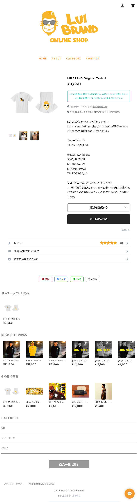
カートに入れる (99, 219)
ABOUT (56, 58)
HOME (43, 58)
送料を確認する (100, 106)
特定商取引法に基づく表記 (42, 484)
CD (3, 427)
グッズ (4, 448)
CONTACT (92, 58)
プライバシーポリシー (14, 484)
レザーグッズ (8, 438)
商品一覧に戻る (69, 464)
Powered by (65, 496)
